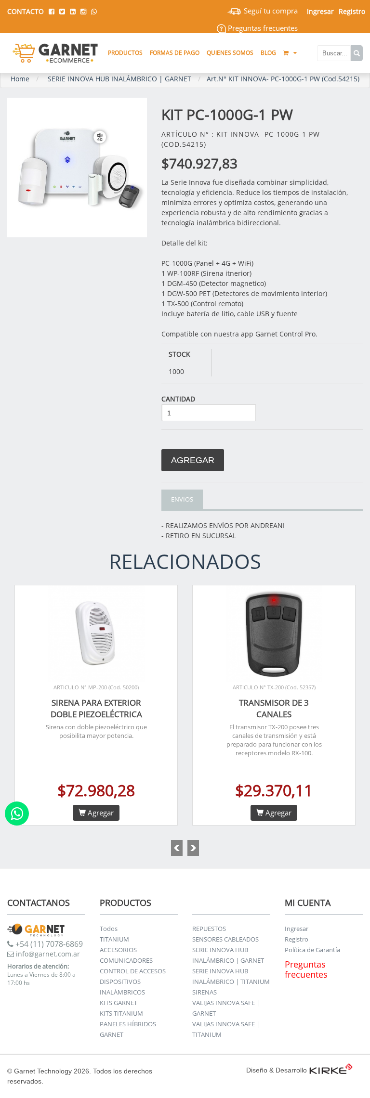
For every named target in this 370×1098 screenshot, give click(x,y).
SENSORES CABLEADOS (225, 939)
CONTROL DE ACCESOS (133, 971)
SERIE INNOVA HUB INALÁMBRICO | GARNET (119, 78)
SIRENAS (204, 992)
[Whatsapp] (17, 813)
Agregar (192, 460)
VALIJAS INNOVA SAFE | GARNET (226, 1008)
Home (20, 78)
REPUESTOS (209, 928)
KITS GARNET (118, 1002)
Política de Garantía (312, 949)
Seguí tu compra (270, 10)
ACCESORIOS (118, 949)
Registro (352, 11)
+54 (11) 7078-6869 (48, 944)
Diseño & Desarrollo (276, 1070)
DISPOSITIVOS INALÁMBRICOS (122, 986)
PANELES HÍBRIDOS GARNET (128, 1029)
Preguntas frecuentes (262, 28)
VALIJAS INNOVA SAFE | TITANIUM (226, 1029)
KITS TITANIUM (121, 1013)
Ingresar (296, 928)
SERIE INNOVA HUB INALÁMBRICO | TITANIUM (231, 976)
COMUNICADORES (126, 960)
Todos (109, 928)
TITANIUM (114, 939)
